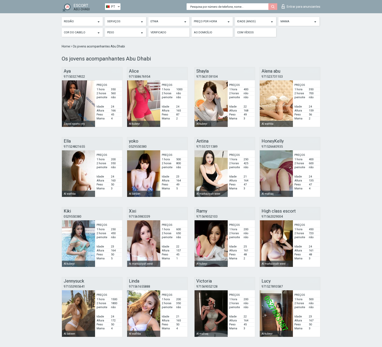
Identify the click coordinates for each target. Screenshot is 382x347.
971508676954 (139, 77)
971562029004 (272, 217)
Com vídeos (245, 32)
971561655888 (139, 287)
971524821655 (74, 147)
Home (66, 46)
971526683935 (272, 147)
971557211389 (207, 147)
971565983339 (139, 217)
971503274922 (74, 77)
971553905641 (74, 287)
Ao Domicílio (203, 32)
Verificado (158, 32)
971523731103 (272, 77)
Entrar (303, 6)
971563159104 (207, 77)
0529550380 (138, 147)
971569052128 (207, 287)
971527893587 (272, 287)
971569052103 (207, 217)
